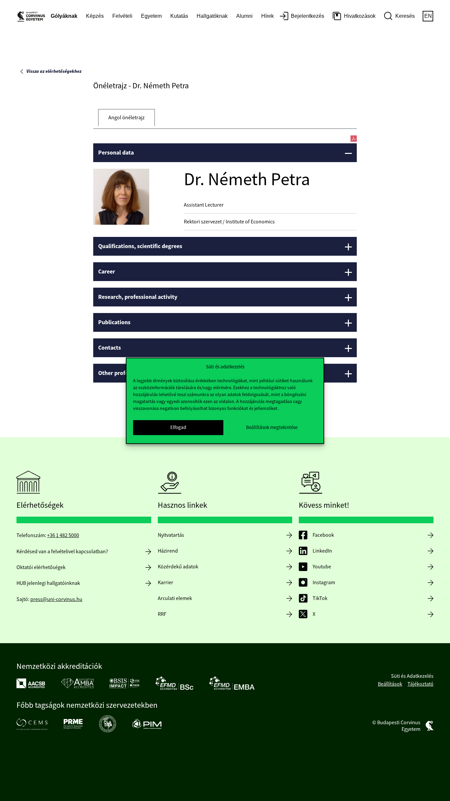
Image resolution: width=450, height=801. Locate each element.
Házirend (168, 551)
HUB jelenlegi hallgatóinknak (48, 583)
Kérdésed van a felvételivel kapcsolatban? (62, 551)
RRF (162, 614)
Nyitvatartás (171, 535)
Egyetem (151, 16)
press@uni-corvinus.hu (56, 599)
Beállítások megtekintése (271, 427)
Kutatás (179, 16)
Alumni (244, 16)
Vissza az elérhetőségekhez (53, 71)
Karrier (165, 582)
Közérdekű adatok (178, 566)
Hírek (267, 16)
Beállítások (390, 684)
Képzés (95, 16)
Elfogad (178, 427)
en (428, 16)
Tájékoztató (421, 684)
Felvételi (122, 16)
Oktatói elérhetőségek (41, 567)
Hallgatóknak (212, 16)
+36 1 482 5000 (63, 535)
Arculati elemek (175, 598)
